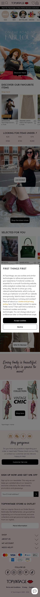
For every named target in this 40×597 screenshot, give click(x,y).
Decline (20, 327)
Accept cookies (20, 320)
